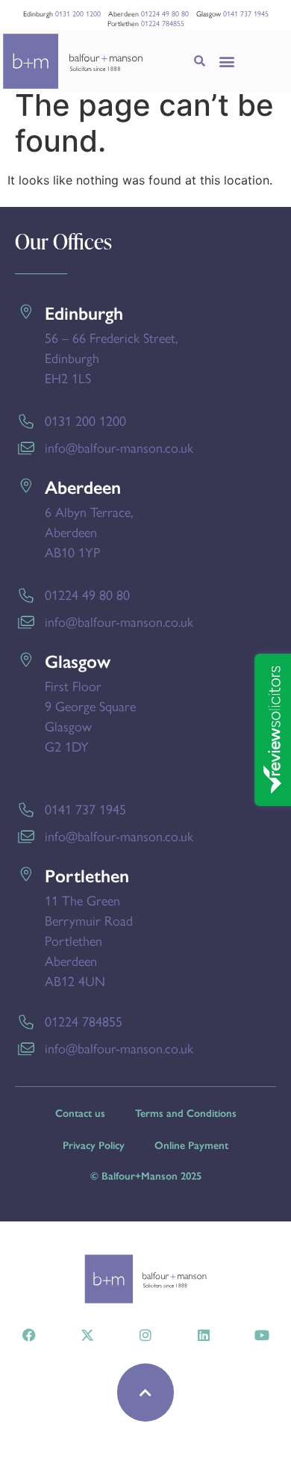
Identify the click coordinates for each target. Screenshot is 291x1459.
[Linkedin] (203, 1335)
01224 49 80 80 (165, 13)
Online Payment (191, 1145)
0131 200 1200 (78, 13)
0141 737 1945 (246, 13)
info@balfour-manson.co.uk (119, 447)
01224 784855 (162, 23)
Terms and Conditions (186, 1113)
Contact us (80, 1113)
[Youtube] (261, 1335)
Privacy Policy (94, 1145)
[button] (227, 61)
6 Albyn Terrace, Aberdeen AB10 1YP (89, 531)
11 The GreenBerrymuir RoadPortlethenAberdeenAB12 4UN (89, 940)
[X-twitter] (87, 1335)
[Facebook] (29, 1335)
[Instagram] (145, 1335)
